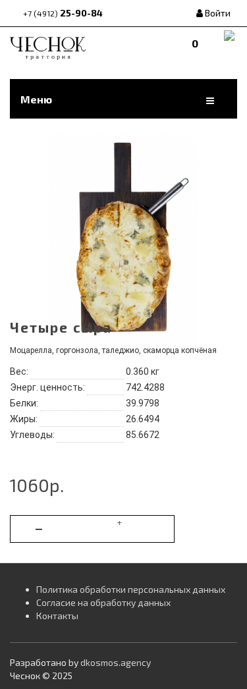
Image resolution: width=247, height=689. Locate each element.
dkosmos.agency (115, 662)
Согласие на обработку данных (103, 602)
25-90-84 (63, 12)
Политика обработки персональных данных (130, 589)
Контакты (57, 615)
